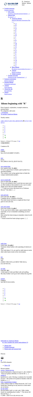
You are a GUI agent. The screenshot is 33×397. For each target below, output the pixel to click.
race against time (5, 166)
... (5, 134)
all (19, 141)
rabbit (2, 149)
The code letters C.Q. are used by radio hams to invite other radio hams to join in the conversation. (16, 251)
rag (2, 257)
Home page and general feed (12, 349)
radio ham (4, 243)
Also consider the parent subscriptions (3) (15, 342)
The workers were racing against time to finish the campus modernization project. (15, 174)
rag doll (3, 268)
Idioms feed (7, 345)
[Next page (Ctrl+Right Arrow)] (5, 136)
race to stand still (5, 180)
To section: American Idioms (9, 114)
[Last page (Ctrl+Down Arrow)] (5, 138)
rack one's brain (5, 206)
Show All (7, 365)
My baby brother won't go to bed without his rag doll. (16, 273)
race (2, 158)
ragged (3, 279)
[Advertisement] (16, 231)
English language (9, 347)
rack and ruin (4, 195)
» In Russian (4, 112)
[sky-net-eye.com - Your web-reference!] (11, 7)
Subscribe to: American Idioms (10, 341)
